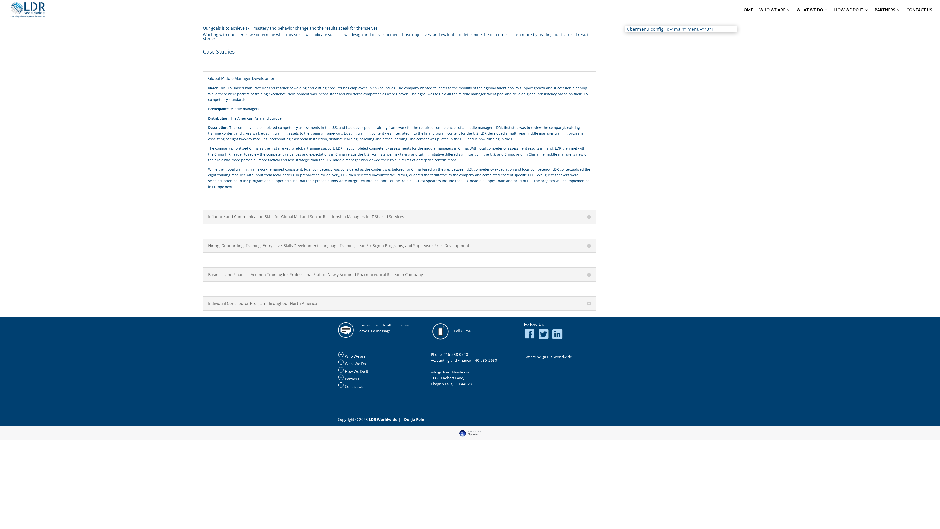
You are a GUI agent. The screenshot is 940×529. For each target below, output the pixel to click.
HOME (746, 10)
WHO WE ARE (772, 10)
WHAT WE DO (810, 10)
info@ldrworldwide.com (451, 372)
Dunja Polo (414, 419)
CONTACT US (919, 10)
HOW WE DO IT (848, 10)
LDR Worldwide (383, 419)
